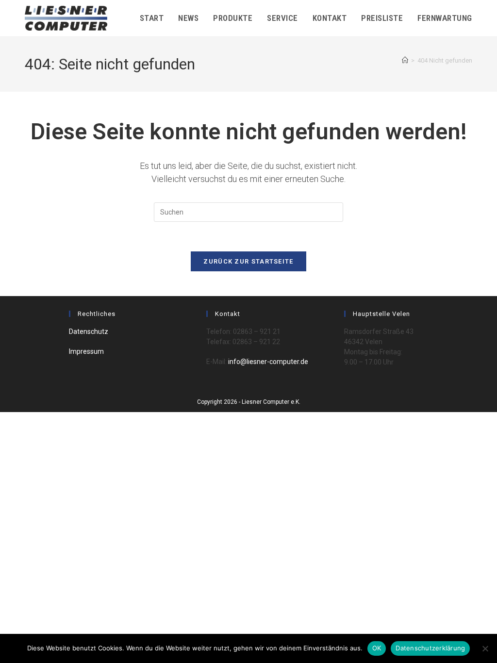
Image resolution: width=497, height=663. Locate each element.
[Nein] (485, 648)
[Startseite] (405, 60)
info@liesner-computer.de (267, 361)
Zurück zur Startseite (248, 261)
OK (376, 648)
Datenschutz (88, 331)
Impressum (86, 351)
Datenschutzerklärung (430, 648)
